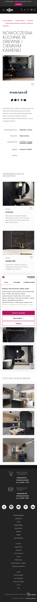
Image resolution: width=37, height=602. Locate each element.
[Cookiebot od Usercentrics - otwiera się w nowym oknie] (27, 277)
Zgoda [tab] (6, 282)
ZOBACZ (18, 4)
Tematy (18, 532)
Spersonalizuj (17, 318)
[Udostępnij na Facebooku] (18, 100)
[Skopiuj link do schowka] (12, 100)
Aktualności (18, 538)
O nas (18, 585)
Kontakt (18, 544)
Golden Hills (10, 261)
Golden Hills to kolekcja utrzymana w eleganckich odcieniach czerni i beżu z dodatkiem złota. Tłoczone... (16, 267)
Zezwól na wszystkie (18, 313)
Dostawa (18, 550)
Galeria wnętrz (18, 515)
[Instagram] (11, 509)
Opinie (19, 572)
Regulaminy (18, 547)
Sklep (18, 522)
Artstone (9, 212)
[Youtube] (18, 509)
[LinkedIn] (33, 509)
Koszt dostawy (18, 553)
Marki (19, 535)
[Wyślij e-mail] (25, 100)
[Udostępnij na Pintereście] (21, 100)
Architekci (18, 528)
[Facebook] (4, 509)
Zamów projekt (18, 575)
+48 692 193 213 (21, 478)
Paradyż (7, 209)
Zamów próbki (18, 578)
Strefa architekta (18, 582)
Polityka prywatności (18, 566)
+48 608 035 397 (21, 494)
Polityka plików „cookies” (18, 563)
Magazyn (18, 519)
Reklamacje (18, 560)
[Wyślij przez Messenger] (15, 100)
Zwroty (18, 557)
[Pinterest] (26, 509)
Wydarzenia (18, 525)
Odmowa (18, 323)
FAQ (18, 588)
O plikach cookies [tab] (29, 282)
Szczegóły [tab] (17, 282)
